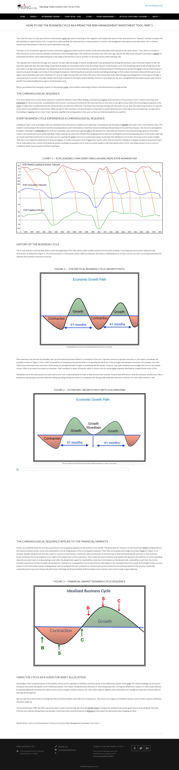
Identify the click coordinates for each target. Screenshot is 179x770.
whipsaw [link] (90, 711)
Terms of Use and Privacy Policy (103, 756)
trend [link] (145, 548)
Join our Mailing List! (154, 6)
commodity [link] (40, 131)
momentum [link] (20, 103)
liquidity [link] (125, 125)
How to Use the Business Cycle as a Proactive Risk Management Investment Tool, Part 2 (64, 723)
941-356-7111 (63, 746)
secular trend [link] (93, 708)
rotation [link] (155, 53)
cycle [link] (64, 38)
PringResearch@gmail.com (67, 750)
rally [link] (88, 131)
